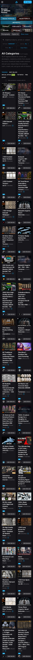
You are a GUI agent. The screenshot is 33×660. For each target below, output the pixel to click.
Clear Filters (23, 47)
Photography (5, 34)
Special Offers (8, 74)
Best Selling (13, 72)
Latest (4, 77)
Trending (5, 72)
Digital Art (15, 34)
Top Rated (20, 74)
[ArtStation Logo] (16, 2)
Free (26, 74)
